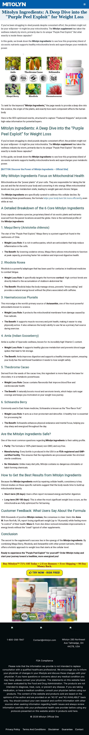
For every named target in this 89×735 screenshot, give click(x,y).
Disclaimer (53, 729)
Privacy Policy (13, 729)
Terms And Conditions (34, 729)
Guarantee (67, 729)
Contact (79, 729)
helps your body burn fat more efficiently (62, 198)
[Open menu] (85, 4)
